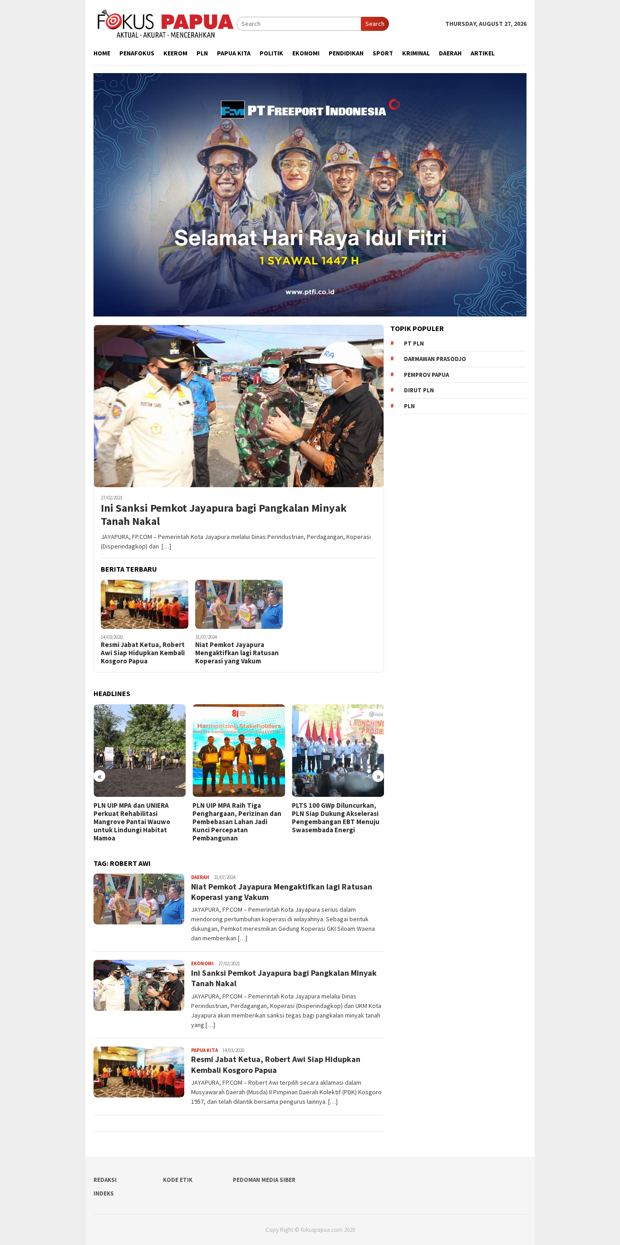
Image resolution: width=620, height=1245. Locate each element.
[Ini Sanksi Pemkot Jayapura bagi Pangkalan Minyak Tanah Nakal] (238, 406)
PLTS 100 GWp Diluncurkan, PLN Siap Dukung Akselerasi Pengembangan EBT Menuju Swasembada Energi (314, 817)
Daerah (200, 877)
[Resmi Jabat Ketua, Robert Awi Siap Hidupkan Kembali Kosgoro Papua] (144, 604)
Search (374, 24)
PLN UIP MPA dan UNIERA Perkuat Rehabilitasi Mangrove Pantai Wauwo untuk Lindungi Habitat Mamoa (110, 821)
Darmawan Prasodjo (435, 359)
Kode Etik (177, 1180)
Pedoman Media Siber (264, 1180)
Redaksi (105, 1180)
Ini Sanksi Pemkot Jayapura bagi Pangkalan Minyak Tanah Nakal (224, 515)
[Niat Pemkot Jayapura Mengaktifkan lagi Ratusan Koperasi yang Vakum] (239, 604)
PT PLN (414, 343)
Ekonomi (202, 963)
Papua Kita (204, 1050)
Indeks (103, 1193)
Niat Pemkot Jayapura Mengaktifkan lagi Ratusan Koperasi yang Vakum (237, 653)
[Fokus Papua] (164, 23)
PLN (409, 406)
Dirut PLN (419, 390)
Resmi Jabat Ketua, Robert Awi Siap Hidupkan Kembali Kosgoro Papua (143, 653)
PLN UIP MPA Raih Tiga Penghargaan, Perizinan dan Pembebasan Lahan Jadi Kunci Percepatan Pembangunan (215, 821)
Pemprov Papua (426, 375)
